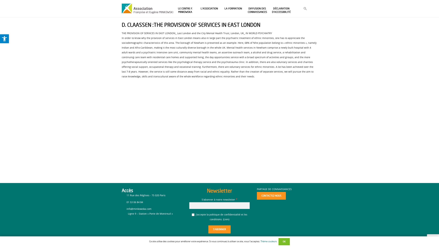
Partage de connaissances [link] (274, 189)
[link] (4, 38)
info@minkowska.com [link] (139, 209)
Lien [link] (226, 219)
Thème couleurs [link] (268, 241)
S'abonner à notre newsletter (219, 200)
